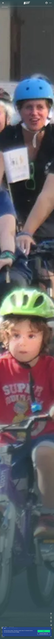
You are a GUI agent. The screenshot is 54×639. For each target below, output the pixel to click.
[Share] (51, 625)
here (18, 632)
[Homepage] (27, 3)
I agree (44, 631)
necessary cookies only (43, 633)
